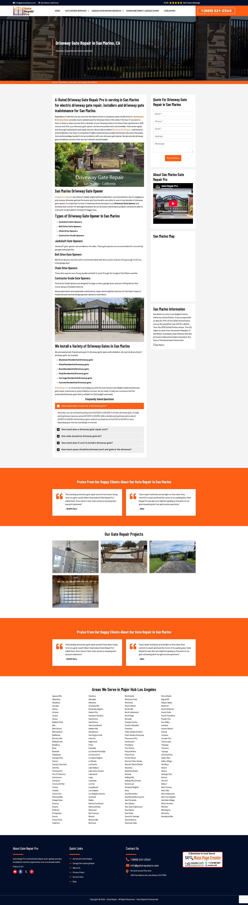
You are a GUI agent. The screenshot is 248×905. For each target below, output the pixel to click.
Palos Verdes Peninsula (134, 735)
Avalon (55, 716)
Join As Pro (169, 11)
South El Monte (167, 709)
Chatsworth (57, 771)
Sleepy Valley (166, 703)
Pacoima (128, 729)
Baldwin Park (57, 722)
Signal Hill (165, 699)
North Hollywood (132, 712)
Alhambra (56, 699)
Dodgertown (57, 800)
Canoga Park (57, 758)
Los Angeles (93, 790)
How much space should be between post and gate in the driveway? (96, 449)
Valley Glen (165, 758)
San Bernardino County (134, 797)
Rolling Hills (129, 777)
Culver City (56, 794)
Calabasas (56, 755)
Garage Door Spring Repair (83, 863)
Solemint (165, 706)
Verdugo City (166, 774)
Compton (56, 781)
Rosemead (129, 784)
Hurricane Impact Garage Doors (142, 11)
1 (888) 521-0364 (216, 11)
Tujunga (164, 751)
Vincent (164, 781)
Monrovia (92, 823)
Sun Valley (165, 722)
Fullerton (56, 823)
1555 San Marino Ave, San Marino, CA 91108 (148, 875)
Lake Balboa (94, 768)
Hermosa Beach (95, 725)
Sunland (164, 725)
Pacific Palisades (132, 725)
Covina (55, 787)
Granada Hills (94, 706)
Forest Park (57, 820)
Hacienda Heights (96, 709)
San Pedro (129, 813)
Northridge (129, 716)
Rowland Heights (132, 787)
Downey (55, 804)
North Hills (129, 709)
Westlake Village (168, 800)
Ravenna (128, 768)
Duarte (55, 807)
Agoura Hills (57, 696)
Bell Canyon (57, 729)
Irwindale (92, 748)
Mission (92, 816)
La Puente (93, 764)
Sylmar (164, 732)
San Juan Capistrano (133, 807)
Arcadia (55, 706)
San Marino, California (49, 3)
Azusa (54, 719)
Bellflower (56, 735)
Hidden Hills (93, 729)
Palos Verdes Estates (134, 732)
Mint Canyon (94, 813)
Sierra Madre (166, 696)
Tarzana (164, 735)
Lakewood (93, 774)
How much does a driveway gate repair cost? (84, 429)
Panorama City (131, 738)
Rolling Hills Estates (133, 781)
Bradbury (56, 745)
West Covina (166, 787)
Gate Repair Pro (61, 388)
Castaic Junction (59, 764)
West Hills (165, 790)
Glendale (92, 699)
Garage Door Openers (64, 197)
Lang (91, 777)
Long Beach (93, 787)
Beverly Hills (57, 738)
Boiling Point (57, 742)
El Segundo (56, 813)
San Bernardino (131, 794)
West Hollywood (167, 794)
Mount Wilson (130, 706)
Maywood (92, 810)
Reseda (128, 774)
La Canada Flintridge (97, 751)
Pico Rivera (129, 748)
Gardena (92, 696)
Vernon (164, 777)
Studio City (166, 719)
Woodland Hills (167, 816)
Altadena (56, 703)
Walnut (164, 784)
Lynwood (92, 797)
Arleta (54, 709)
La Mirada (92, 761)
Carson (55, 761)
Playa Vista (129, 755)
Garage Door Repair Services (106, 11)
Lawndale (92, 781)
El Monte (55, 810)
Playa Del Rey (130, 751)
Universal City (167, 755)
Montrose (129, 703)
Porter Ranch (130, 758)
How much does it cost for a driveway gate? (84, 406)
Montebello (129, 696)
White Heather (167, 804)
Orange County (131, 722)
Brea (54, 748)
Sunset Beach (167, 729)
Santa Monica (130, 820)
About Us (76, 868)
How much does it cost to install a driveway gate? (87, 443)
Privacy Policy (78, 872)
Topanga (164, 745)
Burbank (55, 751)
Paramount (129, 742)
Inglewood (93, 742)
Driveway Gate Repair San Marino (83, 82)
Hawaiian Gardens (96, 716)
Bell (53, 725)
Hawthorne (93, 719)
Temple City (166, 738)
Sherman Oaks (131, 823)
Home (57, 11)
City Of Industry (59, 774)
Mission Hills (93, 820)
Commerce (57, 777)
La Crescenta (94, 755)
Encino (55, 816)
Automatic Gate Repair (82, 859)
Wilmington (166, 810)
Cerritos (55, 768)
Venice (164, 768)
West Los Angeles (168, 797)
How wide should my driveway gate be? (81, 436)
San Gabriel (129, 804)
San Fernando (130, 800)
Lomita (92, 784)
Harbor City (93, 712)
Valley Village (166, 761)
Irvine (91, 745)
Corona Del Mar (58, 784)
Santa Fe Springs (132, 816)
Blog (74, 882)
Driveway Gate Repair (121, 130)
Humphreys (93, 732)
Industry (92, 738)
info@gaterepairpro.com (25, 3)
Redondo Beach (131, 771)
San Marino (63, 82)
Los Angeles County (97, 794)
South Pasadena (168, 716)
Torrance (165, 748)
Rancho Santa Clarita (134, 764)
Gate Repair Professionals (147, 899)
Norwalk (128, 719)
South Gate (166, 712)
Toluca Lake (166, 742)
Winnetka (165, 813)
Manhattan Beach (96, 804)
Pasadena (129, 745)
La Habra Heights (96, 758)
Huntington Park (95, 735)
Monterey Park (131, 699)
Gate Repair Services (75, 11)
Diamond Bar (57, 797)
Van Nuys (165, 764)
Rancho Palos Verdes (133, 761)
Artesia (55, 712)
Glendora (92, 703)
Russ (127, 790)
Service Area (78, 877)
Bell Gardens (57, 732)
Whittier (164, 807)
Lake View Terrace (96, 771)
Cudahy (55, 790)
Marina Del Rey (95, 807)
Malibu (91, 800)
